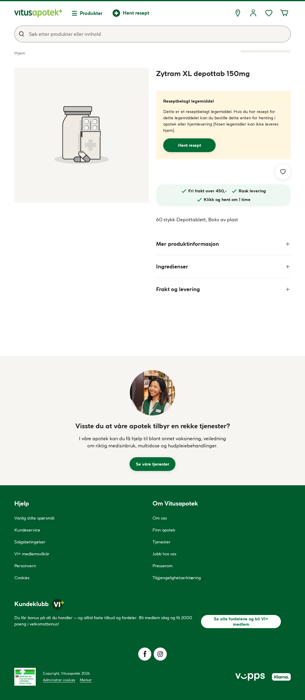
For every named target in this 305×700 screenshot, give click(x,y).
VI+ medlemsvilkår (31, 554)
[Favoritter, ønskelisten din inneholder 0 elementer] (268, 13)
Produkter (91, 13)
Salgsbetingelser (30, 542)
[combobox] (152, 34)
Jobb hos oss (164, 554)
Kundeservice (27, 530)
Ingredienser (172, 266)
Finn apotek (163, 530)
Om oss (159, 518)
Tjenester (161, 542)
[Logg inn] (253, 13)
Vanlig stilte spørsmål (34, 518)
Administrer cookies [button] (59, 680)
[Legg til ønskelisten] (283, 172)
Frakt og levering (178, 289)
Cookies (21, 577)
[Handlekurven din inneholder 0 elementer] (284, 13)
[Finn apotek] (237, 13)
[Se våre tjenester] (152, 392)
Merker (86, 680)
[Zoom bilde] (81, 135)
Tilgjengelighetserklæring (176, 577)
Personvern (25, 565)
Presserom (162, 565)
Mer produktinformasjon (187, 243)
